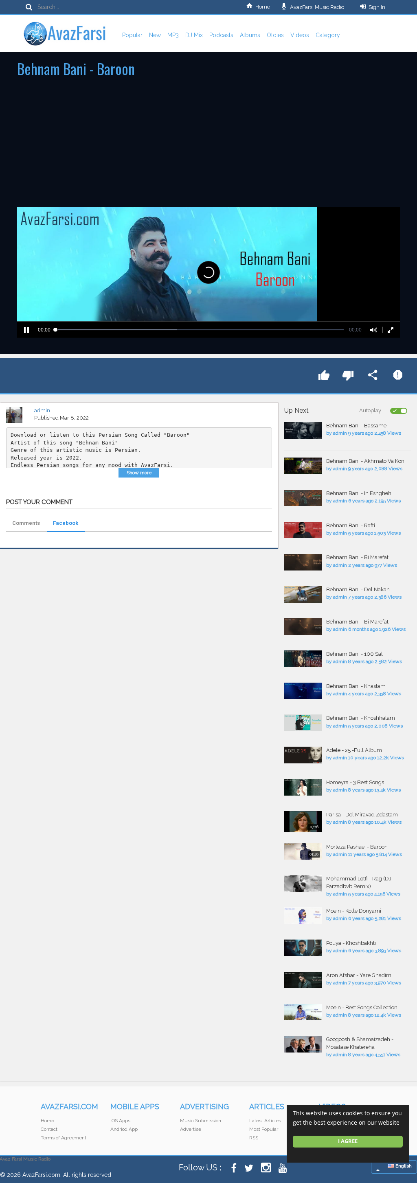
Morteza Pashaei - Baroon (357, 847)
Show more (139, 472)
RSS (253, 1138)
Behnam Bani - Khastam (356, 686)
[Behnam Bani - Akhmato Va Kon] (303, 466)
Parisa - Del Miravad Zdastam (362, 815)
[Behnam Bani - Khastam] (303, 691)
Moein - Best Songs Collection (361, 1007)
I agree (348, 1141)
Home (262, 7)
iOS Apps (120, 1120)
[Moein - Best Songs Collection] (303, 1012)
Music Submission (200, 1120)
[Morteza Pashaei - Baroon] (303, 851)
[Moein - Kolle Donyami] (303, 915)
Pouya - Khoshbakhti (351, 943)
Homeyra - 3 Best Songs (355, 782)
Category (328, 35)
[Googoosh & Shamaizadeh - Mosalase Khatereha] (303, 1044)
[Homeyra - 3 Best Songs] (303, 787)
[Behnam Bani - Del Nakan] (303, 594)
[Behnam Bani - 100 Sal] (303, 658)
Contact (49, 1129)
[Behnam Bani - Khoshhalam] (303, 722)
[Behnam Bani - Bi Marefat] (303, 562)
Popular (132, 35)
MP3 (173, 35)
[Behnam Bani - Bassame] (303, 430)
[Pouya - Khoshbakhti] (303, 948)
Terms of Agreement (63, 1138)
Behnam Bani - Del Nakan (358, 589)
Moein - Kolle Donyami (353, 911)
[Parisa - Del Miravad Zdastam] (303, 822)
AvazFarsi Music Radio (316, 7)
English (403, 1166)
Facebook (65, 523)
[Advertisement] (208, 146)
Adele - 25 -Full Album (354, 750)
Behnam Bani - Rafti (350, 525)
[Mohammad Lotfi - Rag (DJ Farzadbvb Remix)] (303, 883)
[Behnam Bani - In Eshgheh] (303, 498)
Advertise (190, 1129)
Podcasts (221, 35)
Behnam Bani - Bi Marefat (357, 557)
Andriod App (124, 1129)
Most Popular (263, 1129)
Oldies (275, 35)
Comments (26, 523)
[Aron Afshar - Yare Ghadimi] (303, 980)
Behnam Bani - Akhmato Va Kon (365, 461)
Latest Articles (265, 1120)
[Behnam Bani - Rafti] (303, 530)
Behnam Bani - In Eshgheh (358, 493)
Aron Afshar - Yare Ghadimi (359, 975)
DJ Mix (194, 35)
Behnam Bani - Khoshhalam (360, 718)
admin (42, 410)
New (155, 35)
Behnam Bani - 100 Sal (354, 654)
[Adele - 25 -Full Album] (303, 755)
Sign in (377, 7)
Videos (299, 35)
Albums (250, 35)
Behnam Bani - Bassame (356, 425)
